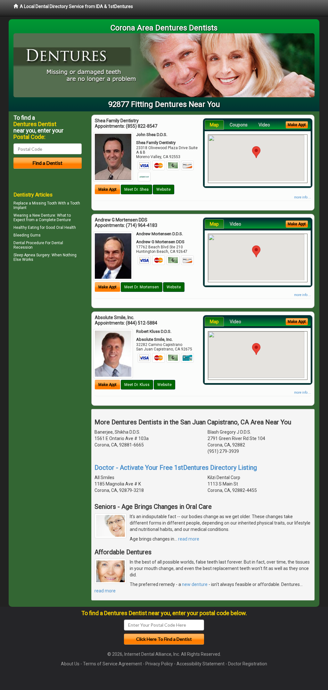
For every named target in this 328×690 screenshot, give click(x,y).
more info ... (302, 197)
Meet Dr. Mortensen (141, 287)
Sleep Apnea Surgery (31, 255)
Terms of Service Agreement (112, 663)
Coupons (239, 124)
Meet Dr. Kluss (137, 384)
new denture (195, 584)
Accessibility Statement (200, 663)
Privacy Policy (159, 663)
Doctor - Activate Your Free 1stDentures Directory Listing (175, 467)
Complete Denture (55, 220)
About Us (70, 663)
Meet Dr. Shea (136, 189)
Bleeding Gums (27, 235)
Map (214, 124)
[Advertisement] (46, 319)
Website (163, 189)
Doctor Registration (247, 663)
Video (264, 124)
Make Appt (107, 189)
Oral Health (66, 227)
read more (188, 539)
